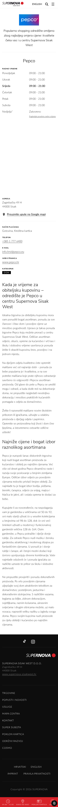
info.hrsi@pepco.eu (13, 252)
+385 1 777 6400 (12, 241)
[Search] (46, 4)
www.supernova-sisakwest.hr (19, 674)
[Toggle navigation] (53, 4)
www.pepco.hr (10, 262)
